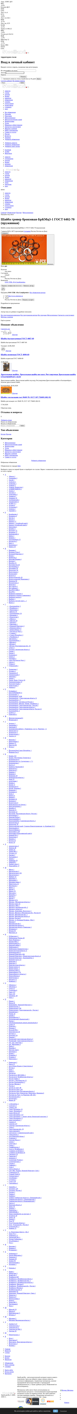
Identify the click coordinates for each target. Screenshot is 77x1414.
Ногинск (13, 979)
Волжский (13, 574)
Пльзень (12, 1028)
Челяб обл (13, 1275)
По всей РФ (13, 1030)
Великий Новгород (16, 554)
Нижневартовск (15, 952)
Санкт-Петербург (16, 1115)
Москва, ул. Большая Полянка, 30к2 (21, 920)
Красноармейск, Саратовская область (22, 821)
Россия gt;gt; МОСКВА (17, 1075)
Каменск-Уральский (16, 767)
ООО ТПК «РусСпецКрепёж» (15, 282)
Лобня (12, 850)
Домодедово (13, 685)
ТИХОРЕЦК (14, 1212)
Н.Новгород (13, 936)
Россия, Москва (15, 1084)
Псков (11, 1053)
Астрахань (13, 507)
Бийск (11, 536)
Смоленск (13, 1154)
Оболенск (13, 987)
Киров (12, 785)
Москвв (12, 922)
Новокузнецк (14, 967)
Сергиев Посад (14, 1140)
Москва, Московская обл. (18, 914)
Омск (12, 992)
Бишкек (12, 538)
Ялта (11, 1338)
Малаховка (13, 880)
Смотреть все (5, 329)
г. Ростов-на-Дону (15, 631)
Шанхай (12, 1309)
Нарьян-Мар (13, 941)
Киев (11, 779)
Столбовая (13, 1178)
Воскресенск (14, 583)
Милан (12, 889)
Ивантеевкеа (14, 741)
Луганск (13, 853)
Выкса (11, 602)
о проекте (8, 107)
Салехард (12, 1106)
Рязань (12, 1100)
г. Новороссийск (15, 628)
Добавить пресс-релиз (12, 146)
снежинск (13, 1158)
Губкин (12, 664)
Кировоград (13, 786)
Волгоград (13, 570)
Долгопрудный (14, 684)
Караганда (13, 768)
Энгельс (12, 1331)
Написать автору (28, 286)
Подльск (12, 1033)
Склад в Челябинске (16, 1149)
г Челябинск (13, 608)
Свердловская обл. (16, 1129)
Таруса (12, 1203)
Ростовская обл (14, 1097)
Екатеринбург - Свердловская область (23, 698)
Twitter (7, 151)
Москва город (14, 904)
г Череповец (13, 610)
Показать (23, 76)
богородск (13, 541)
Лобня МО (13, 851)
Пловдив (12, 1026)
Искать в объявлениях (8, 424)
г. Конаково (13, 615)
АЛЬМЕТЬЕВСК (15, 489)
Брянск (12, 547)
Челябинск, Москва (16, 1284)
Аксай (11, 480)
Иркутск (13, 745)
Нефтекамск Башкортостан (18, 949)
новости (7, 91)
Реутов (12, 1068)
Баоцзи (12, 520)
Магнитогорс (14, 871)
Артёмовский (14, 500)
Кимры (12, 783)
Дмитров (12, 676)
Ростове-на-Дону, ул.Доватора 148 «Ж (22, 1095)
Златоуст (12, 736)
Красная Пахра (14, 817)
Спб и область (14, 1169)
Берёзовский (14, 534)
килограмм (13, 781)
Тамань (12, 1194)
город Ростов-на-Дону (17, 660)
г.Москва (12, 642)
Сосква (12, 1163)
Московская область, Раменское (20, 927)
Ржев (11, 1069)
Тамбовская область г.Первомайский (22, 1201)
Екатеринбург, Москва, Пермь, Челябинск (24, 703)
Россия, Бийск (14, 1079)
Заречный (13, 727)
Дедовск (12, 671)
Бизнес (7, 1358)
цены (6, 182)
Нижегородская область (18, 950)
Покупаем (8, 116)
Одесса (12, 988)
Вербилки (13, 557)
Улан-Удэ (12, 1234)
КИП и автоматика (11, 130)
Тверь (12, 1207)
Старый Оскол (14, 1174)
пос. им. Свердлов (16, 1042)
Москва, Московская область (19, 916)
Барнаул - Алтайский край (18, 523)
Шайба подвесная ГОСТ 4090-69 (15, 355)
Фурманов (13, 1250)
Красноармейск (15, 819)
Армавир (13, 498)
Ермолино (13, 714)
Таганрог (13, 1189)
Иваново (12, 740)
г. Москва (13, 620)
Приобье (12, 1048)
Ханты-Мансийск (15, 1255)
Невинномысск (15, 943)
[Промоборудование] (43, 1404)
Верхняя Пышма (15, 559)
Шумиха (12, 1315)
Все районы (13, 588)
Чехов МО (13, 1302)
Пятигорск (13, 1059)
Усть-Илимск (14, 1241)
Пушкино (13, 1055)
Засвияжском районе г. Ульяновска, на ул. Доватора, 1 (28, 729)
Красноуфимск (14, 830)
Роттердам (13, 1098)
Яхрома (12, 1345)
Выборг (12, 599)
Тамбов (12, 1196)
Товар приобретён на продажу (20, 1214)
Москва (13, 900)
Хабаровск (13, 1253)
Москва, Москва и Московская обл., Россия (25, 913)
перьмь (12, 1015)
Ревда (12, 1064)
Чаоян (11, 1271)
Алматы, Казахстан (16, 487)
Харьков (13, 1259)
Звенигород (13, 730)
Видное (12, 561)
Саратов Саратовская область (19, 1125)
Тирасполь (13, 1210)
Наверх (66, 1402)
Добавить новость (11, 143)
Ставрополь (14, 1172)
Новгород (13, 963)
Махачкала (13, 886)
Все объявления (10, 112)
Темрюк (12, 1208)
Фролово (12, 1246)
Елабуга (12, 712)
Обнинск (12, 985)
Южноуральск (14, 1335)
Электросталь (14, 1326)
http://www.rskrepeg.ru (15, 296)
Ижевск (12, 743)
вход (6, 109)
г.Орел (11, 648)
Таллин (12, 1192)
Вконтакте (8, 153)
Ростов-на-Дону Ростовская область (22, 1091)
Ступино (12, 1179)
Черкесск (12, 1297)
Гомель (12, 657)
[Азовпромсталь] (28, 1404)
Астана (12, 505)
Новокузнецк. (14, 969)
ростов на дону (15, 1088)
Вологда (12, 575)
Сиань (11, 1145)
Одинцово (13, 990)
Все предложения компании (10, 315)
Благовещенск (15, 539)
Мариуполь (14, 884)
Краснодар (13, 824)
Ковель (12, 795)
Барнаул (12, 521)
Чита (11, 1306)
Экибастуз (13, 1324)
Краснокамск (14, 828)
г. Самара (12, 633)
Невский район (15, 945)
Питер (11, 1021)
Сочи (11, 1167)
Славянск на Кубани (16, 1151)
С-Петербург (14, 1104)
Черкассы (13, 1295)
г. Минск (12, 619)
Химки (12, 1261)
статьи (7, 93)
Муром (12, 931)
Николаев (13, 961)
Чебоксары (13, 1273)
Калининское (14, 763)
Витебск (13, 563)
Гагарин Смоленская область (19, 649)
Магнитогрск (14, 875)
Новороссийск (14, 970)
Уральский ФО (14, 1237)
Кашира (12, 772)
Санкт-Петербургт (16, 1118)
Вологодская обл (15, 577)
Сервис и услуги (10, 132)
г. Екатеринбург (15, 613)
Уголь (7, 123)
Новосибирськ (14, 976)
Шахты (12, 1311)
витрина (8, 164)
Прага (11, 1046)
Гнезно (12, 653)
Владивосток (14, 565)
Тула (11, 1221)
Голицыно (13, 655)
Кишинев (13, 790)
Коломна (13, 799)
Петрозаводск (14, 1017)
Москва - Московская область (19, 902)
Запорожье (13, 725)
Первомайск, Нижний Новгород (20, 1005)
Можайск (12, 895)
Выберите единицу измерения (20, 595)
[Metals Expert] (50, 1404)
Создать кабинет (6, 81)
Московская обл (15, 923)
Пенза (12, 1003)
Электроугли (14, 1327)
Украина (8, 137)
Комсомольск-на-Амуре (17, 804)
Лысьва (12, 855)
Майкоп (12, 877)
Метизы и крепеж (11, 128)
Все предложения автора (28, 315)
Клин (11, 794)
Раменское (13, 1062)
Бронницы (13, 545)
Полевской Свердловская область (21, 1039)
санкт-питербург (15, 1120)
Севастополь (14, 1134)
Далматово (13, 669)
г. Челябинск (14, 637)
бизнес (7, 96)
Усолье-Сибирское (16, 1239)
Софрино (12, 1165)
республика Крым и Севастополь (21, 1066)
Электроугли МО (15, 1329)
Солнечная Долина (16, 1160)
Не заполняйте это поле (9, 70)
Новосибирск (15, 972)
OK (55, 1411)
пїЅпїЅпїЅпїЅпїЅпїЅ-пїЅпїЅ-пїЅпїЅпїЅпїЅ (23, 1023)
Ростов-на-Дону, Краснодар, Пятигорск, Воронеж (26, 1093)
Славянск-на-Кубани (17, 1152)
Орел (12, 994)
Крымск (12, 839)
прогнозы (8, 184)
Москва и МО (14, 905)
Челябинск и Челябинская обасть (21, 1279)
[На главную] (15, 53)
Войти (39, 79)
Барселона (13, 527)
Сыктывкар (13, 1183)
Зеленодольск (14, 734)
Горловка (12, 658)
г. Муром (12, 622)
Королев (12, 810)
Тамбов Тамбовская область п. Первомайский (25, 1198)
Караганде (13, 770)
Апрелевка (13, 494)
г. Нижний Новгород (16, 626)
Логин (3, 73)
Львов (11, 859)
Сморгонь (13, 1156)
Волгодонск (13, 572)
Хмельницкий (14, 1262)
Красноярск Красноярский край (20, 833)
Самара (13, 1107)
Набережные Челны (16, 938)
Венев (11, 556)
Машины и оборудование (13, 125)
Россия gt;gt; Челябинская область (21, 1077)
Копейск (12, 808)
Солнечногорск (15, 1161)
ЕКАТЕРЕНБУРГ (15, 693)
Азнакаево (13, 478)
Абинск (12, 476)
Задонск (12, 723)
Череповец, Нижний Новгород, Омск (22, 1293)
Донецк (12, 687)
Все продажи (42, 315)
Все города (13, 586)
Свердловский (14, 1131)
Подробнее (63, 1411)
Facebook (8, 150)
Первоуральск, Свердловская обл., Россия (24, 1010)
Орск (11, 997)
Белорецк (13, 532)
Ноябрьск (13, 981)
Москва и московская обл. (18, 907)
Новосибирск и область (17, 974)
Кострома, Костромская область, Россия (23, 813)
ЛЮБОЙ (12, 862)
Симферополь (14, 1147)
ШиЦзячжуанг (14, 1313)
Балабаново (13, 514)
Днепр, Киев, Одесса (17, 680)
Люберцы (13, 860)
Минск (12, 891)
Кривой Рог (13, 835)
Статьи (7, 1352)
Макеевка (13, 878)
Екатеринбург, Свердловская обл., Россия (23, 705)
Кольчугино (13, 803)
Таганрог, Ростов (15, 1190)
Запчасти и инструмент (13, 127)
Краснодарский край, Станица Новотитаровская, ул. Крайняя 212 (32, 826)
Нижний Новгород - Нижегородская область (25, 956)
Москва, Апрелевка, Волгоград (20, 911)
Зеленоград (13, 732)
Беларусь (8, 136)
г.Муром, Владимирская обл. (19, 646)
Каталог (7, 1356)
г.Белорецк (13, 639)
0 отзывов (27, 231)
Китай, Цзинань (15, 788)
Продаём (8, 114)
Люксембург (14, 866)
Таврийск (13, 1187)
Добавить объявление (12, 139)
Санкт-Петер (14, 1113)
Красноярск (14, 831)
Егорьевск (13, 691)
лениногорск (14, 846)
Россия (7, 134)
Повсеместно (14, 1032)
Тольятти (13, 1216)
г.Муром (12, 644)
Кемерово (13, 776)
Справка (8, 1366)
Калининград (14, 759)
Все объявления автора (37, 292)
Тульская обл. (14, 1226)
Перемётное (13, 1012)
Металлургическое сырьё (13, 119)
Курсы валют (9, 1372)
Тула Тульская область (17, 1223)
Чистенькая (13, 1304)
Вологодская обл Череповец (19, 579)
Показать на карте (27, 300)
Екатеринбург (15, 696)
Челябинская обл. (15, 1289)
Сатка (11, 1127)
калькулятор (9, 105)
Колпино (12, 801)
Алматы (12, 485)
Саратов (13, 1124)
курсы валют (9, 103)
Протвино (13, 1051)
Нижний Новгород (17, 954)
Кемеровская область (16, 777)
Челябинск (14, 1277)
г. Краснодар (14, 617)
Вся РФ (12, 592)
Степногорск (14, 1176)
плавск (12, 1024)
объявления (9, 100)
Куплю (3, 434)
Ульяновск (13, 1235)
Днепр (11, 678)
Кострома (13, 812)
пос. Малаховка (15, 1044)
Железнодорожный (16, 718)
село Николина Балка (17, 1136)
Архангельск (14, 501)
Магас (11, 869)
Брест (11, 543)
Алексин (12, 482)
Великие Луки (14, 552)
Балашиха (13, 516)
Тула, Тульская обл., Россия (19, 1225)
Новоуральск (14, 978)
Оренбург (13, 996)
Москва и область (15, 909)
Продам (18, 212)
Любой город (14, 864)
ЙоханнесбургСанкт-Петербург (20, 750)
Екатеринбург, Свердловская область (22, 707)
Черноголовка (14, 1298)
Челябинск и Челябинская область (21, 1282)
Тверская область (15, 1205)
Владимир (13, 568)
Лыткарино (13, 857)
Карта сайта (9, 1370)
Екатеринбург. (14, 711)
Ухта (11, 1243)
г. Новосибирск (15, 630)
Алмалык (12, 483)
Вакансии (8, 1359)
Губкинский (13, 666)
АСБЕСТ (12, 503)
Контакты (8, 1373)
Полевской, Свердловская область (21, 1041)
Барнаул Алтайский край (18, 525)
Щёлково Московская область (19, 1320)
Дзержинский (14, 675)
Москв (12, 898)
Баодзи (12, 518)
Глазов (12, 651)
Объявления (11, 212)
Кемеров (12, 774)
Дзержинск (13, 673)
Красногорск (14, 822)
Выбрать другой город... (18, 601)
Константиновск (15, 806)
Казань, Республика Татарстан (20, 758)
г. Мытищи (13, 624)
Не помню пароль (19, 81)
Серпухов (13, 1143)
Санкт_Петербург (15, 1111)
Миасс (11, 887)
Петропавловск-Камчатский (19, 1019)
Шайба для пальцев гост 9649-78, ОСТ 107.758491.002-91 (26, 397)
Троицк (12, 1219)
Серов (11, 1142)
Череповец (13, 1291)
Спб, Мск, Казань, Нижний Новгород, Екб (24, 1170)
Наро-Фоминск (14, 940)
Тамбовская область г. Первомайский (22, 1199)
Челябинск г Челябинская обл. (20, 1280)
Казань (12, 756)
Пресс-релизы (9, 1365)
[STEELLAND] (21, 1404)
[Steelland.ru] (36, 1404)
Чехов (11, 1300)
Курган (12, 840)
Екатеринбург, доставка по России (21, 702)
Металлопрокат (10, 118)
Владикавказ (14, 566)
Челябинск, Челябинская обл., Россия (22, 1286)
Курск (12, 842)
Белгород (13, 530)
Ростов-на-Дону (16, 1089)
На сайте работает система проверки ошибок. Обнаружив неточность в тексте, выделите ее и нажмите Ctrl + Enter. (36, 1395)
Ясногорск (13, 1344)
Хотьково (12, 1264)
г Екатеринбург (15, 606)
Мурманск (13, 929)
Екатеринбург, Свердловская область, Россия (25, 709)
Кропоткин (13, 837)
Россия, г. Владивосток (18, 1080)
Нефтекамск (13, 947)
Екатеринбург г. (15, 700)
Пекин (12, 1001)
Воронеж (13, 581)
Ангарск (12, 492)
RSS (19, 466)
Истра (11, 747)
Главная (3, 212)
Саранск (12, 1122)
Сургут (12, 1181)
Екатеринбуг (14, 694)
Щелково (12, 1318)
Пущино (12, 1057)
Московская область (16, 925)
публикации (9, 158)
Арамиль (12, 496)
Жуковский (13, 720)
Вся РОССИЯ (14, 590)
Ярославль (13, 1340)
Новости (8, 1351)
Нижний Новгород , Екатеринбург (21, 958)
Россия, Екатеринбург (17, 1082)
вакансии (8, 98)
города (12, 662)
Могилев (12, 893)
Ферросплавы (9, 121)
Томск (12, 1217)
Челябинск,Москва (16, 1288)
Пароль (3, 75)
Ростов (12, 1086)
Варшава (12, 550)
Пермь (12, 1014)
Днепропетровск (15, 682)
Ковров (12, 797)
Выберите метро (15, 597)
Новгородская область (17, 965)
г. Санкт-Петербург (16, 635)
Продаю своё (14, 1050)
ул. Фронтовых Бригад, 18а (19, 1232)
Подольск (13, 1035)
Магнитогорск (15, 873)
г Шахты (13, 611)
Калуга (12, 765)
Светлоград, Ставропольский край (21, 1133)
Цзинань (12, 1268)
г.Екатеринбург (14, 640)
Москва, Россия (15, 918)
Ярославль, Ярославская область (20, 1342)
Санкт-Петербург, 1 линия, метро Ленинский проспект (28, 1116)
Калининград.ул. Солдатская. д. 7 (21, 761)
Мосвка (12, 896)
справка (7, 102)
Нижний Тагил (15, 959)
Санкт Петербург (16, 1109)
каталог (7, 94)
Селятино (13, 1138)
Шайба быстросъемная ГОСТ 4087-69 (17, 338)
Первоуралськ (14, 1006)
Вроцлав (12, 584)
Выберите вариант (16, 593)
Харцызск (13, 1257)
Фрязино (12, 1248)
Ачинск (12, 509)
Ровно (11, 1071)
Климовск (13, 792)
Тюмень (12, 1228)
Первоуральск (15, 1008)
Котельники (13, 815)
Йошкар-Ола (14, 752)
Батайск (12, 529)
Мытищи (13, 932)
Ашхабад (12, 511)
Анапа (11, 491)
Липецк (12, 848)
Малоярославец (15, 882)
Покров (12, 1037)
